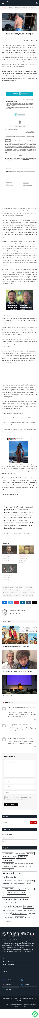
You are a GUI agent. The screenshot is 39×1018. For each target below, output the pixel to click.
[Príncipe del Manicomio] (20, 3)
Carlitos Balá (28, 587)
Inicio (3, 958)
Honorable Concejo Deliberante (14, 875)
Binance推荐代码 (12, 725)
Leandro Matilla (8, 889)
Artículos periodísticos (30, 40)
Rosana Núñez (7, 913)
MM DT (4, 574)
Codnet (19, 1000)
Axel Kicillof (19, 587)
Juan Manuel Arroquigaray (18, 883)
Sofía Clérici (16, 595)
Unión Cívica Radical (8, 917)
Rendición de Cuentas (30, 910)
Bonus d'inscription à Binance (16, 707)
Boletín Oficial (23, 857)
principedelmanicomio (9, 39)
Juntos (28, 883)
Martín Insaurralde (15, 593)
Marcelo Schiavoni (8, 896)
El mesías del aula (9, 696)
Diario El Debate (17, 867)
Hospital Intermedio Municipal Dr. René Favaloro (14, 880)
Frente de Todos (8, 870)
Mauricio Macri (29, 896)
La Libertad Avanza (20, 886)
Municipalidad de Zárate (15, 899)
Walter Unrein (19, 917)
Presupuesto (10, 910)
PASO (4, 910)
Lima (4, 893)
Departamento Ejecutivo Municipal (24, 863)
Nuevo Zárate (15, 903)
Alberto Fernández (8, 587)
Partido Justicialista (28, 593)
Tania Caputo (31, 913)
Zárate (29, 917)
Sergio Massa (7, 595)
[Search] (37, 3)
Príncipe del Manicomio (19, 998)
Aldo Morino (30, 853)
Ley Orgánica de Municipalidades (25, 889)
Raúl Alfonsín (19, 910)
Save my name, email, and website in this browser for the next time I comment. (17, 798)
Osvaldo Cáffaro (12, 906)
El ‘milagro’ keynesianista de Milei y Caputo (17, 671)
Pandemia (29, 906)
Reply (34, 720)
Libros (3, 841)
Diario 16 (6, 867)
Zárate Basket (7, 921)
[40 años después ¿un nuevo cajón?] (19, 22)
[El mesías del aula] (19, 684)
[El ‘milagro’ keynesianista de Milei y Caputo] (19, 659)
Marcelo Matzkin (17, 892)
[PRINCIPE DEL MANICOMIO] (18, 936)
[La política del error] (9, 549)
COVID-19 (21, 860)
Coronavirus (8, 860)
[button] (35, 1014)
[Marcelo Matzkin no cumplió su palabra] (19, 635)
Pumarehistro (12, 738)
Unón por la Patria (27, 595)
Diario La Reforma (30, 866)
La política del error (7, 555)
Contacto (4, 971)
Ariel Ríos (6, 857)
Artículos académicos (8, 834)
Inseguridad (31, 880)
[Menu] (3, 3)
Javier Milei (6, 883)
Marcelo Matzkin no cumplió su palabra (16, 646)
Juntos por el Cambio (8, 885)
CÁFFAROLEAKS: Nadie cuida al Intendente (25, 556)
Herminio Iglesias (28, 590)
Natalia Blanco (6, 902)
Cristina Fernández (8, 590)
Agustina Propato (8, 853)
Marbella (5, 593)
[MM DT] (9, 568)
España (18, 590)
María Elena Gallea (19, 896)
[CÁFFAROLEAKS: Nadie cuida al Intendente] (26, 549)
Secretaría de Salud (19, 913)
